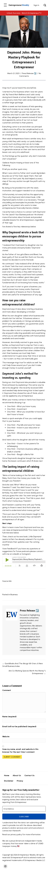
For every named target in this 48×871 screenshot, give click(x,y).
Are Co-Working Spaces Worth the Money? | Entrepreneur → (27, 672)
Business (14, 594)
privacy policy (16, 834)
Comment (6, 690)
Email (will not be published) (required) (19, 726)
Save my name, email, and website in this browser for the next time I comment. (20, 750)
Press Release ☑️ (29, 73)
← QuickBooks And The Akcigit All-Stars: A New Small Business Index (22, 664)
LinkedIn (15, 554)
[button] (5, 5)
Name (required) (9, 716)
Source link (7, 581)
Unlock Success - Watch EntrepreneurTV (24, 13)
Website (5, 736)
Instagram (26, 554)
